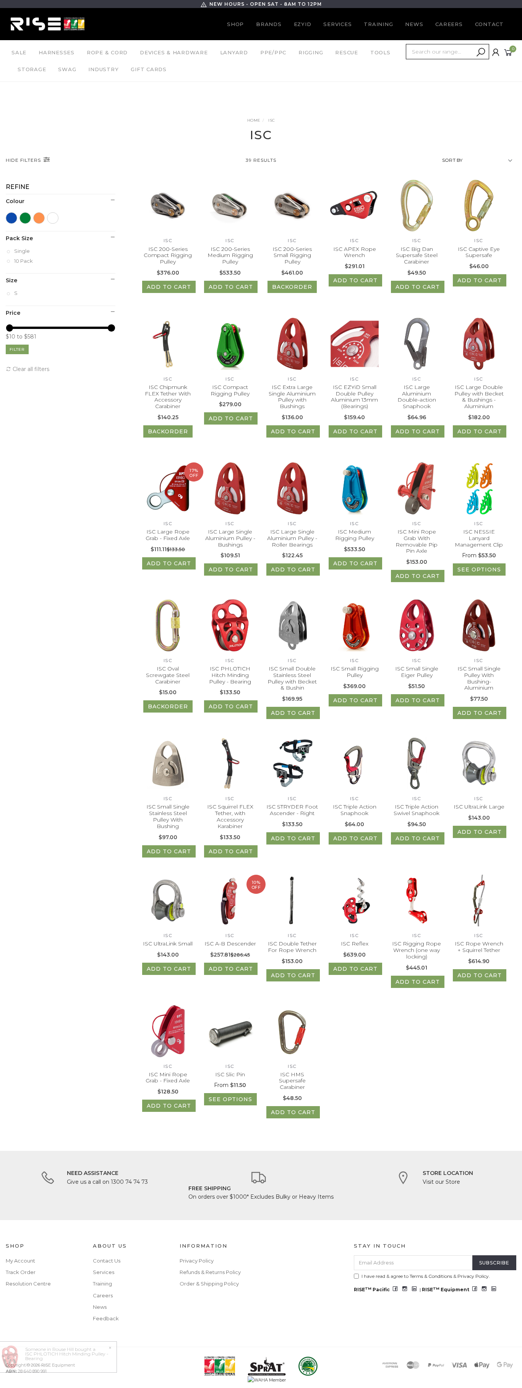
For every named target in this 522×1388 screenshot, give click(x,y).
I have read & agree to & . (426, 1276)
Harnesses (57, 52)
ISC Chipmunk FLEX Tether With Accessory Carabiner (168, 397)
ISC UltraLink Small (168, 943)
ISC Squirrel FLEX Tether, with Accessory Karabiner (230, 816)
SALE (18, 52)
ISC (168, 240)
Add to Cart (169, 286)
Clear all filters (30, 369)
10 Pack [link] (23, 261)
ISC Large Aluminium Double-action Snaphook (416, 397)
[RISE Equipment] (47, 23)
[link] (11, 218)
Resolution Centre (28, 1284)
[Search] (480, 52)
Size (11, 280)
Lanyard (234, 52)
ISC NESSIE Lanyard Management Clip (479, 538)
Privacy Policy (197, 1261)
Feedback (106, 1318)
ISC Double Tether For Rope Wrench (292, 947)
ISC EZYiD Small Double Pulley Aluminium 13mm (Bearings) (354, 397)
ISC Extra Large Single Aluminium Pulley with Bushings (292, 397)
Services (337, 24)
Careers (448, 24)
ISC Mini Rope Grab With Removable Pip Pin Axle (417, 541)
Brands (269, 24)
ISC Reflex (354, 943)
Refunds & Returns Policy (210, 1272)
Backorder (292, 286)
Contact (489, 24)
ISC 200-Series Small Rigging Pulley (292, 255)
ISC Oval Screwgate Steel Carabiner (168, 675)
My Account (20, 1261)
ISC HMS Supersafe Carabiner (292, 1081)
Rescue (346, 52)
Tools (380, 52)
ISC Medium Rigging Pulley (354, 535)
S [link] (16, 293)
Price (13, 312)
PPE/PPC (273, 52)
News (414, 24)
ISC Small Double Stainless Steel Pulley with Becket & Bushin (292, 678)
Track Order (21, 1272)
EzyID (302, 24)
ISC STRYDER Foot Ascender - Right (292, 810)
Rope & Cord (107, 52)
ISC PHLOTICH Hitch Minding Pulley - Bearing (230, 675)
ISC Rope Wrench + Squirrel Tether (479, 947)
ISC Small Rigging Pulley (355, 672)
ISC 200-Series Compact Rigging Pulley (168, 255)
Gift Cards (149, 69)
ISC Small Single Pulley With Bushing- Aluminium (479, 678)
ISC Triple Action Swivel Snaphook (416, 810)
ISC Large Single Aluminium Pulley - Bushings (230, 538)
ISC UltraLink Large (479, 806)
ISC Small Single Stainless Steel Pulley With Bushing (168, 816)
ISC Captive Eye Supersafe (479, 252)
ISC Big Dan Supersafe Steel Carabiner (417, 255)
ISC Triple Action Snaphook (354, 810)
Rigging (310, 52)
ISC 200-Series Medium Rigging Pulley (230, 255)
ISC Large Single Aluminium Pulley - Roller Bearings (292, 538)
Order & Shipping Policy (209, 1284)
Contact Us (106, 1261)
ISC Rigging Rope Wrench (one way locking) (416, 950)
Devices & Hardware (174, 52)
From (479, 555)
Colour (15, 201)
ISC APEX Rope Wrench (354, 252)
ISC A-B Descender (230, 943)
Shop (235, 24)
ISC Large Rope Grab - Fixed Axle (168, 535)
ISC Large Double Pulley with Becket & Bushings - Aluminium (479, 397)
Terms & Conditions (431, 1276)
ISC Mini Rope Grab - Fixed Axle (168, 1077)
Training (378, 24)
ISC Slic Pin (230, 1074)
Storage (32, 69)
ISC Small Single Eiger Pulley (416, 672)
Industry (103, 69)
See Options (479, 569)
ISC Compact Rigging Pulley (230, 390)
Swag (67, 69)
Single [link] (22, 251)
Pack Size (19, 238)
